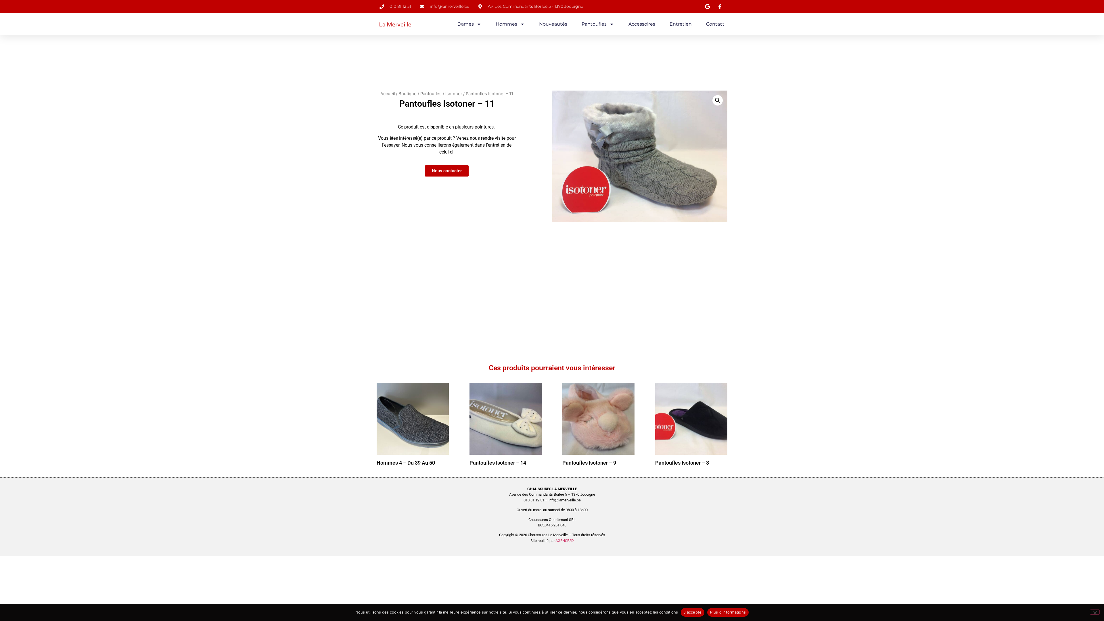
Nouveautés (553, 24)
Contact (715, 24)
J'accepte (693, 612)
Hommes (506, 24)
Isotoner (453, 93)
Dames (465, 24)
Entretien (681, 24)
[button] (717, 100)
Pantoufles (594, 24)
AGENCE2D (564, 540)
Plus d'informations (728, 612)
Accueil (387, 93)
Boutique (407, 93)
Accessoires (641, 24)
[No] (1095, 612)
